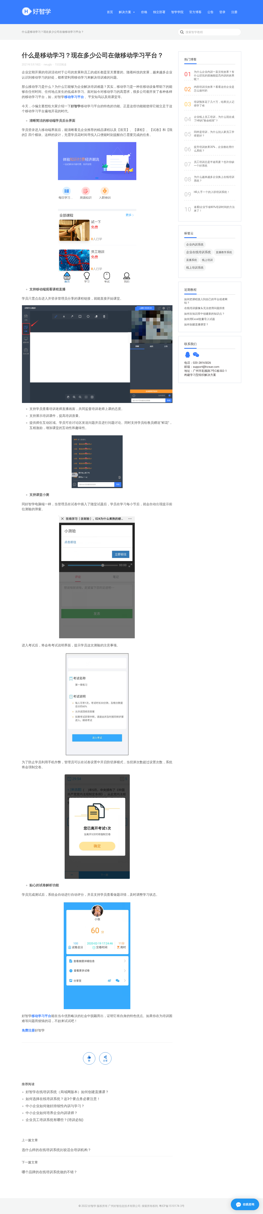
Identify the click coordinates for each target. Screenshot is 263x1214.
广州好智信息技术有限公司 (124, 1205)
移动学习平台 (74, 97)
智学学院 (177, 12)
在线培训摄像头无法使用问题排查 (204, 308)
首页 (110, 12)
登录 (222, 12)
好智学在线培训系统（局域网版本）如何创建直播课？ (67, 1092)
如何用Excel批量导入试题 (199, 319)
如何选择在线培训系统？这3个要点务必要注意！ (63, 1099)
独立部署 (159, 12)
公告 (210, 12)
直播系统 (191, 259)
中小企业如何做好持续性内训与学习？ (55, 1106)
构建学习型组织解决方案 (200, 375)
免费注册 (28, 1030)
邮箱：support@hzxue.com (201, 367)
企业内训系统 (195, 244)
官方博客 (195, 12)
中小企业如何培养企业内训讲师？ (52, 1113)
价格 (144, 12)
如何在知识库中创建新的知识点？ (204, 313)
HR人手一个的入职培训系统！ (212, 192)
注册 (234, 12)
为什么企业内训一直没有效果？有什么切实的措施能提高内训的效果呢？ (214, 75)
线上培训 (207, 259)
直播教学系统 (224, 252)
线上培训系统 (195, 267)
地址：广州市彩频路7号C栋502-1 (205, 371)
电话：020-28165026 (197, 362)
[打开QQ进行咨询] (187, 356)
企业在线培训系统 (198, 252)
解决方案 (125, 12)
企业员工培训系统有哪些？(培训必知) (54, 1120)
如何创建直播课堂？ (196, 324)
